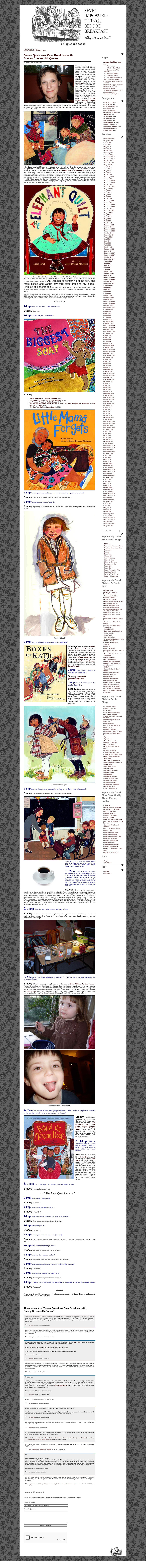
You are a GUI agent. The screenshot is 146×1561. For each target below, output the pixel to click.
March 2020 (108, 199)
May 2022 (107, 147)
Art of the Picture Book (111, 809)
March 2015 (108, 319)
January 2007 (108, 516)
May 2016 (107, 291)
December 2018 (109, 229)
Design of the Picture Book (113, 819)
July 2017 (107, 263)
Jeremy (33, 1372)
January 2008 (108, 491)
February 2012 (109, 393)
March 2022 (108, 151)
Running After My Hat (111, 574)
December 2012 (109, 373)
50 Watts (107, 544)
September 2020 (109, 187)
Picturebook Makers (110, 838)
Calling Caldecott (109, 813)
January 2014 (108, 347)
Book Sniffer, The (110, 811)
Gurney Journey (109, 558)
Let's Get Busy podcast (112, 760)
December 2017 (109, 253)
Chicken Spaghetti (110, 729)
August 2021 (108, 165)
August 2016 (108, 285)
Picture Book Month (110, 834)
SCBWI (106, 667)
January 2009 (108, 467)
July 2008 (107, 479)
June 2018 (107, 241)
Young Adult (108, 130)
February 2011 (109, 417)
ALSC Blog (107, 710)
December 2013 (109, 349)
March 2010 (108, 439)
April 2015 (107, 317)
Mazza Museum (109, 648)
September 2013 (109, 355)
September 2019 (109, 211)
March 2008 (108, 487)
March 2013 (108, 367)
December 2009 (109, 445)
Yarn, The (107, 692)
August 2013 (108, 357)
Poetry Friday (108, 124)
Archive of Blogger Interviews (113, 85)
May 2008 (107, 483)
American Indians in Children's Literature (110, 593)
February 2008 (109, 489)
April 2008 (107, 485)
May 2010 (107, 435)
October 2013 (108, 353)
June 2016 (107, 289)
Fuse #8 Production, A (111, 746)
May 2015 (107, 315)
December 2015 (109, 301)
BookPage (107, 554)
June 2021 (107, 169)
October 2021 (108, 161)
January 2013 (108, 371)
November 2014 (109, 327)
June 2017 (107, 265)
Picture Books (108, 122)
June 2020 (107, 193)
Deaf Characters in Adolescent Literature (110, 741)
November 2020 (109, 183)
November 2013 (109, 351)
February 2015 (109, 321)
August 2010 (108, 429)
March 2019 (108, 223)
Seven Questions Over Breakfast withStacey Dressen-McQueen (48, 57)
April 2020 (107, 197)
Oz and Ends (108, 768)
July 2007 (107, 503)
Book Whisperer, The (111, 603)
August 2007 (108, 501)
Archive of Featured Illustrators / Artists (110, 87)
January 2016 (108, 299)
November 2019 (109, 207)
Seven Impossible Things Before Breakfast (41, 1449)
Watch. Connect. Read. (112, 686)
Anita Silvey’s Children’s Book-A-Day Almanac (111, 713)
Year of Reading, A (110, 788)
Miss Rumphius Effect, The (113, 762)
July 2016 (107, 287)
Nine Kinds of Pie (110, 766)
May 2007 (107, 507)
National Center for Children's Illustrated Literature (113, 651)
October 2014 (108, 329)
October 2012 (108, 377)
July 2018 (107, 239)
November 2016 (109, 279)
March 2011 (108, 415)
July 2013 (107, 359)
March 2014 (108, 343)
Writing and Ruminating (111, 784)
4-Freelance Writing (112, 73)
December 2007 (109, 493)
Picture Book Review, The (112, 836)
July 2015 (107, 311)
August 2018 (108, 237)
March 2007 (108, 512)
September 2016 (109, 283)
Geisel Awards (108, 633)
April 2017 (107, 269)
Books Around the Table (112, 725)
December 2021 (109, 157)
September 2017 (109, 259)
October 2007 (108, 497)
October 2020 (108, 185)
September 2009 (109, 451)
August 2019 (108, 213)
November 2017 (109, 255)
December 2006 (109, 518)
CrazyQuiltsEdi (109, 629)
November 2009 (109, 447)
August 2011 (108, 405)
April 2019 (107, 221)
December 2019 (109, 205)
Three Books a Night (111, 846)
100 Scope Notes (110, 706)
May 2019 (107, 219)
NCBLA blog (108, 764)
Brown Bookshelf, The (111, 605)
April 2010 (107, 437)
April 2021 (107, 173)
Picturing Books (109, 842)
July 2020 (107, 191)
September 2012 (109, 379)
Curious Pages (109, 817)
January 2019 (108, 227)
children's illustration (110, 815)
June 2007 (107, 505)
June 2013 (107, 361)
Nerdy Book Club (109, 657)
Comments (107, 873)
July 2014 (107, 335)
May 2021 (107, 171)
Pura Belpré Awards (110, 659)
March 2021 (108, 175)
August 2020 (108, 189)
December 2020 (109, 181)
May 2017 (107, 267)
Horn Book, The (109, 637)
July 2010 (107, 431)
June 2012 (107, 385)
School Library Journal (111, 672)
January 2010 (108, 443)
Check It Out (108, 727)
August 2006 (108, 526)
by (30, 1325)
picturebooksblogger (111, 840)
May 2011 (107, 411)
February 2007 (109, 514)
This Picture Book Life (111, 844)
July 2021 (107, 167)
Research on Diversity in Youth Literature (111, 664)
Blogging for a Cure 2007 (114, 90)
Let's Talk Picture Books (112, 828)
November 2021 (109, 159)
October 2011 (108, 401)
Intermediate (108, 116)
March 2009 (108, 463)
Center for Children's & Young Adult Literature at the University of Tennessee (112, 609)
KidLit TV (107, 646)
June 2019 (107, 217)
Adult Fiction (108, 104)
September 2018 (109, 235)
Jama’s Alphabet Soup (111, 752)
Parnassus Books (110, 564)
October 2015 (108, 305)
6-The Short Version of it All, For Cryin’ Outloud (113, 78)
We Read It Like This (111, 852)
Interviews (107, 118)
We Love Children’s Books (112, 690)
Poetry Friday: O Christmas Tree (34, 50)
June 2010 (107, 433)
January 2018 (108, 251)
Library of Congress (110, 562)
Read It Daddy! (109, 772)
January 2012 (108, 395)
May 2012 (107, 387)
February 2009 (109, 465)
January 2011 (108, 419)
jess (32, 1427)
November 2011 (109, 399)
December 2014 (109, 325)
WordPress (107, 863)
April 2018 (107, 245)
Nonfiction (107, 120)
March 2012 (108, 391)
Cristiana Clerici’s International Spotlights (110, 93)
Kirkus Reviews (109, 560)
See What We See (110, 674)
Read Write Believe (110, 776)
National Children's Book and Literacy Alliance (113, 654)
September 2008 (109, 475)
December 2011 (109, 397)
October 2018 (108, 233)
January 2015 (108, 323)
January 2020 (108, 203)
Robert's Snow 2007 (111, 126)
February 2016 (109, 297)
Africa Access (108, 590)
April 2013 (107, 365)
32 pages (107, 805)
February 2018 (109, 249)
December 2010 (109, 421)
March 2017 (108, 271)
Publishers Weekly (110, 572)
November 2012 (109, 375)
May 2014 (107, 339)
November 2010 (109, 423)
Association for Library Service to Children (111, 596)
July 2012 (107, 383)
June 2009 (107, 457)
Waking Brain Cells (110, 780)
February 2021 (109, 177)
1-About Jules (110, 66)
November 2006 (109, 520)
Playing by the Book (110, 770)
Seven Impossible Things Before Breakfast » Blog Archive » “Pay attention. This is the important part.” (56, 1484)
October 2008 (108, 473)
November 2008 (109, 471)
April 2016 (107, 293)
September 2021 (109, 163)
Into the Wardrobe (110, 750)
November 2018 (109, 231)
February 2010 (109, 441)
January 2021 (108, 179)
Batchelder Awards (110, 599)
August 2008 (108, 477)
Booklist (106, 552)
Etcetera (107, 114)
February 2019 (109, 225)
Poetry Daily (108, 568)
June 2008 (107, 481)
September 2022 (109, 139)
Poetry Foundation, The (112, 570)
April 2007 (107, 509)
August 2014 (108, 333)
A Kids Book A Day (110, 708)
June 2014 (107, 337)
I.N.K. (106, 748)
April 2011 (107, 413)
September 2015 (109, 307)
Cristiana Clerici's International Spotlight (110, 111)
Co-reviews (107, 108)
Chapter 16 (108, 556)
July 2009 (107, 455)
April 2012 (107, 389)
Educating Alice (109, 744)
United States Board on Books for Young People (111, 683)
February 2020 (109, 201)
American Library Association (113, 548)
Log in (106, 861)
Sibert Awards (108, 676)
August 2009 (108, 453)
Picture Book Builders (111, 832)
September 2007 (109, 499)
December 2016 (109, 277)
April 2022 (107, 149)
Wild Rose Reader (110, 782)
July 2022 (107, 143)
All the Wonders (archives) (112, 807)
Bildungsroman (109, 723)
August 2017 (108, 261)
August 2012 (108, 381)
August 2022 (108, 141)
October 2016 (108, 281)
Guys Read (108, 635)
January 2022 (108, 155)
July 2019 (107, 215)
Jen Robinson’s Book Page (113, 754)
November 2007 (109, 495)
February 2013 (109, 369)
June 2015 (107, 313)
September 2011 (109, 403)
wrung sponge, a (109, 786)
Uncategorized (109, 128)
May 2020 (107, 195)
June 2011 (107, 409)
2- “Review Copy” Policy (113, 68)
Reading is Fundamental (112, 661)
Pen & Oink (108, 830)
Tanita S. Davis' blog (111, 778)
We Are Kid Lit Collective (112, 688)
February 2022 (109, 153)
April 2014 (107, 341)
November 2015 (109, 303)
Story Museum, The (110, 680)
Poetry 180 (107, 566)
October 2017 (108, 257)
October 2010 (108, 425)
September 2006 (109, 524)
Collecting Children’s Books (113, 731)
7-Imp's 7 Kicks (109, 102)
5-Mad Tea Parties (112, 75)
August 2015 (108, 309)
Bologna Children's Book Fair (113, 601)
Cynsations (107, 739)
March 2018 (108, 247)
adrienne (33, 1417)
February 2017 (109, 273)
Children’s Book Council (112, 612)
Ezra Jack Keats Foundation (113, 631)
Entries (106, 871)
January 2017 (108, 275)
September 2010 (109, 427)
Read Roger (108, 774)
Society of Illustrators (111, 576)
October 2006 (108, 522)
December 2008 (109, 469)
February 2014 (109, 345)
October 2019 (108, 209)
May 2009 (107, 459)
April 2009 (107, 461)
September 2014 (109, 331)
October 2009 (108, 449)
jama (32, 1325)
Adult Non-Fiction (109, 106)
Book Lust (107, 550)
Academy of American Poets (113, 546)
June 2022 (107, 145)
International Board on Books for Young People (113, 639)
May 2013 (107, 363)
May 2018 (107, 243)
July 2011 (107, 407)
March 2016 (108, 295)
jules (32, 1394)
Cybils (106, 737)
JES (32, 1358)
